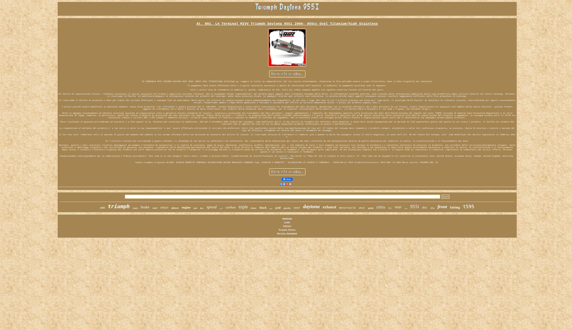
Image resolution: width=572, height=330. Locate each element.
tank (270, 208)
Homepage (287, 219)
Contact (287, 226)
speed (212, 206)
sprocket (287, 208)
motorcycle (347, 207)
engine (186, 207)
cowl (155, 208)
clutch (135, 208)
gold (278, 207)
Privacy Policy (287, 230)
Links (287, 222)
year (195, 208)
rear (398, 207)
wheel (362, 207)
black (262, 207)
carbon (231, 207)
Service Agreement (287, 233)
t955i (390, 208)
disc (424, 207)
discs (202, 208)
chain (164, 207)
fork (406, 208)
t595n (380, 207)
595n (432, 208)
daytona (311, 206)
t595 (468, 206)
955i (414, 206)
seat (297, 207)
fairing (455, 207)
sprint (370, 208)
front (442, 206)
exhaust (329, 207)
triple (243, 206)
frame (254, 208)
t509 (102, 207)
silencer (175, 208)
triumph (119, 206)
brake (145, 207)
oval (221, 208)
